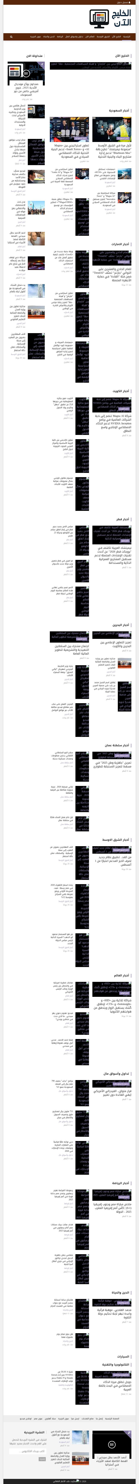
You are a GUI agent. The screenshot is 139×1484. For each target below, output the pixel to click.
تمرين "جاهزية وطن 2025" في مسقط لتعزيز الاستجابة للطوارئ (112, 764)
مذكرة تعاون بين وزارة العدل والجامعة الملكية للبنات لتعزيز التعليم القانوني (17, 312)
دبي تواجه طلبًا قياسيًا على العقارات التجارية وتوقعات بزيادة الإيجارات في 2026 (62, 1146)
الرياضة (60, 36)
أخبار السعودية (20, 129)
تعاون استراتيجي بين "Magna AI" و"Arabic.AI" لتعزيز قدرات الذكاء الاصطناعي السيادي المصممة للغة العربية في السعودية (62, 176)
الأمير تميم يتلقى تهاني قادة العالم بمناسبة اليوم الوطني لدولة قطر (62, 590)
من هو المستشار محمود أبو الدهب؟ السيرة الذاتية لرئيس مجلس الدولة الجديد (62, 938)
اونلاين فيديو (26, 1419)
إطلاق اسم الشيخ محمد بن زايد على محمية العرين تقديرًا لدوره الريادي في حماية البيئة (104, 687)
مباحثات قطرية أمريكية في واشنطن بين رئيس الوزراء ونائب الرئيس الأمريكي (63, 987)
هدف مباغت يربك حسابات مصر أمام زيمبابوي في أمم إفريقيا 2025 (62, 1228)
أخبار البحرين (21, 323)
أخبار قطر (22, 160)
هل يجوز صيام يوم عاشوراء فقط (65, 1335)
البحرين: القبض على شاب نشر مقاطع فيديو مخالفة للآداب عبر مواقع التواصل (62, 707)
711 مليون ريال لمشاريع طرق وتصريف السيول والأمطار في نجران (63, 1114)
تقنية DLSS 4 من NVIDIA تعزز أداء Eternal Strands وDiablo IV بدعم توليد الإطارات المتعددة (62, 1376)
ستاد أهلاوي (50, 1419)
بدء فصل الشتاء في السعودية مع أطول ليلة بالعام (17, 288)
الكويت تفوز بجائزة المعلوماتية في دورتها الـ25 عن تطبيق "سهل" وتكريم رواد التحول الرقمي (63, 404)
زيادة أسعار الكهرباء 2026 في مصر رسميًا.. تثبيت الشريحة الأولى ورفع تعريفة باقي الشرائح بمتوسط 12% (62, 891)
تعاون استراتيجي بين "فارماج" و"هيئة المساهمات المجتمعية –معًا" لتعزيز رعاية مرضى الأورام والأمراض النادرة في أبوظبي (62, 300)
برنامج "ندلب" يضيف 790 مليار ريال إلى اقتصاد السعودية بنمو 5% (62, 1084)
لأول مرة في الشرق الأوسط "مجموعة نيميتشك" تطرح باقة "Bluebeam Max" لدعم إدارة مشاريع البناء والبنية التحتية (113, 151)
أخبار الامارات (20, 274)
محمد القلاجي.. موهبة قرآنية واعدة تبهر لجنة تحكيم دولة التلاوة (114, 1313)
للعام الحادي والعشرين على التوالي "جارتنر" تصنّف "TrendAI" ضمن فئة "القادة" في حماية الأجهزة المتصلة (112, 274)
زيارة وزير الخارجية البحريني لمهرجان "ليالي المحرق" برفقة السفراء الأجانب (62, 670)
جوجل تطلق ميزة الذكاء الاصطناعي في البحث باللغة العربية (115, 1385)
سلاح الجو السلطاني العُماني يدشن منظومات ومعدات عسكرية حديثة (62, 756)
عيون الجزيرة (35, 36)
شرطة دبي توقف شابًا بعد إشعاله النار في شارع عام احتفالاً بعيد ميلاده (17, 263)
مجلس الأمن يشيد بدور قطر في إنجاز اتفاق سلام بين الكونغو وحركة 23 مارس (62, 531)
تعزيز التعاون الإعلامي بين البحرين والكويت (115, 644)
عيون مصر (38, 1419)
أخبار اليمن (21, 222)
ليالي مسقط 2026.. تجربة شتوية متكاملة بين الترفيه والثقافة (61, 790)
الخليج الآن (116, 36)
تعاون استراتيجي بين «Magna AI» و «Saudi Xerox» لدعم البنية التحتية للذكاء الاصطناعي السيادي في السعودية (70, 151)
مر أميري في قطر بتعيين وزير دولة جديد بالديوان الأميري (62, 564)
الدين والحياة (49, 36)
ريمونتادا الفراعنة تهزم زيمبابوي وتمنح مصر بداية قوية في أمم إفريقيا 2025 (62, 1194)
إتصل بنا (99, 1419)
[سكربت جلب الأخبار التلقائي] (66, 1481)
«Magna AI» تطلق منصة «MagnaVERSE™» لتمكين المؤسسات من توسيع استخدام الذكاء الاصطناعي (61, 205)
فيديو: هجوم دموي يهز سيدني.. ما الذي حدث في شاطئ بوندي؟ (62, 1016)
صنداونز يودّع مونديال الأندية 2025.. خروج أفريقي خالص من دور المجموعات (26, 89)
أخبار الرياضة (120, 1183)
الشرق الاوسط (103, 36)
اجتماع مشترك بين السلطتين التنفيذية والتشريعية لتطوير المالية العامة (72, 649)
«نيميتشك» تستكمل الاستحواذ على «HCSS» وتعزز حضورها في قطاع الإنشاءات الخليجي (104, 173)
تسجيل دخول (123, 2)
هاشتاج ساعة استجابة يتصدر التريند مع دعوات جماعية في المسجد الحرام (62, 1303)
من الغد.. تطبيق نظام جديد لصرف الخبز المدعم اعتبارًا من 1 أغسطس (113, 861)
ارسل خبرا (75, 1419)
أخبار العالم (21, 247)
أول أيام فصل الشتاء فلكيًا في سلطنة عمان (61, 818)
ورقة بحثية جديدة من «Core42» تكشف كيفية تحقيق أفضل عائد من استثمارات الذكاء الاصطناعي (63, 258)
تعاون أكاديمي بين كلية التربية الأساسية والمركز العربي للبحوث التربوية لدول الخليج (62, 444)
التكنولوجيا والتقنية (115, 1364)
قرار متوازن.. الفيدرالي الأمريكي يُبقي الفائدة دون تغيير (112, 1092)
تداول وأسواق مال (116, 1073)
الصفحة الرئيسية (112, 1419)
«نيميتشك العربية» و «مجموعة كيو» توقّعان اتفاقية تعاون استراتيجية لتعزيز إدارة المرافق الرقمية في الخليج (62, 348)
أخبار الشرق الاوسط (18, 191)
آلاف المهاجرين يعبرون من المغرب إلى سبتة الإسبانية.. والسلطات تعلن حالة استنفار (16, 342)
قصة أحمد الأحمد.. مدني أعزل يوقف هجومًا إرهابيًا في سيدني (62, 1043)
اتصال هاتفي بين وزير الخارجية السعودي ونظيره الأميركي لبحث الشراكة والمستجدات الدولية (17, 115)
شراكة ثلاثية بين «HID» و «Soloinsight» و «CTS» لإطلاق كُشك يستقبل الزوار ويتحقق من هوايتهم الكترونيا (112, 1006)
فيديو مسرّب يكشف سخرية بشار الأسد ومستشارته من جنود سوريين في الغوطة (17, 179)
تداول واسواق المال (74, 36)
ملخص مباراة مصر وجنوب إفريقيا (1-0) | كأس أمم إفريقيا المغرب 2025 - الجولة (112, 1208)
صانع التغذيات (88, 1419)
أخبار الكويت (121, 391)
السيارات (123, 1356)
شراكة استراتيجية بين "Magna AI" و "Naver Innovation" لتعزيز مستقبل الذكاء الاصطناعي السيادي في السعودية (103, 199)
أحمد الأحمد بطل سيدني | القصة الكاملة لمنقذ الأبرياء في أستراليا (16, 238)
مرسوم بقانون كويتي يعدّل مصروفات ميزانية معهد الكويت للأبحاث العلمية (63, 482)
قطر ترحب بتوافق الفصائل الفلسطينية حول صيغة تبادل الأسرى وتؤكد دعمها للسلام (17, 148)
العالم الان (89, 36)
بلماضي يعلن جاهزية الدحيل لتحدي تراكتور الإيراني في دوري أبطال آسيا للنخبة (62, 1259)
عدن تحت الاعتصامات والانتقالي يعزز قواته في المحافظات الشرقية (18, 210)
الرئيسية (126, 36)
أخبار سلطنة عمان (117, 745)
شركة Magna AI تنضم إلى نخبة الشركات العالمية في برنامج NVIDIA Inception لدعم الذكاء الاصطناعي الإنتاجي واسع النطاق (113, 423)
